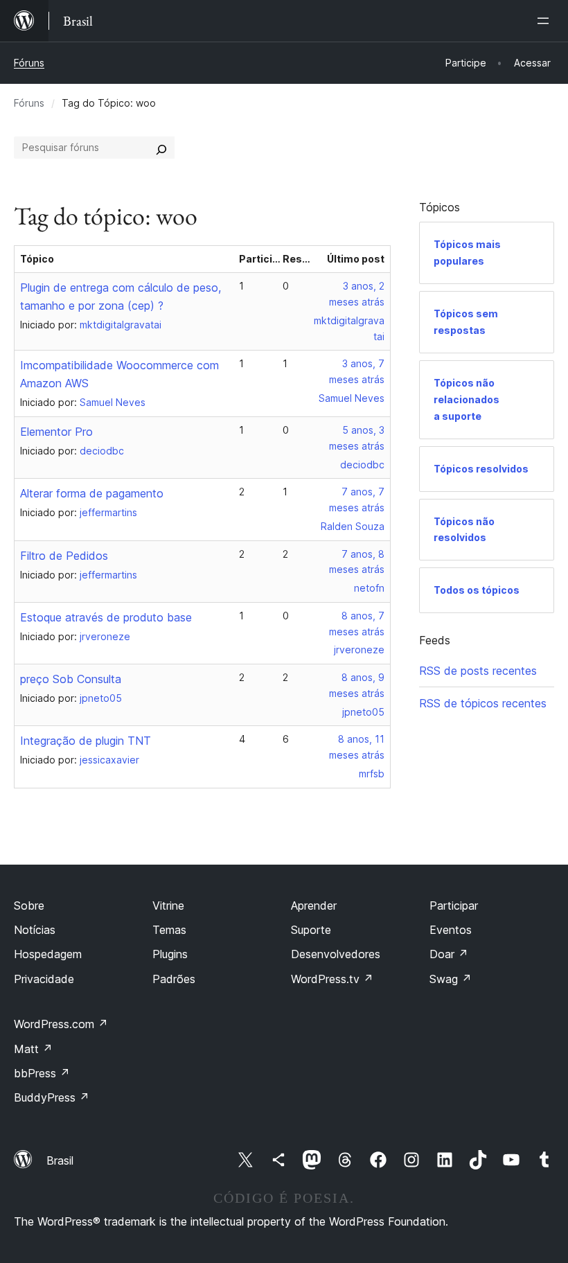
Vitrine (168, 905)
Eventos (450, 930)
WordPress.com (61, 1024)
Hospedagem (48, 954)
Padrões (173, 979)
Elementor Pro (56, 432)
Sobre (29, 905)
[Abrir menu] (546, 21)
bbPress (42, 1073)
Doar (448, 954)
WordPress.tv (332, 979)
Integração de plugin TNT (85, 741)
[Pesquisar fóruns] (161, 147)
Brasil (59, 1160)
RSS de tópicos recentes (483, 703)
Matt (33, 1049)
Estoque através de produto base (106, 617)
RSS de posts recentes (478, 671)
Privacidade (44, 979)
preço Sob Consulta (70, 679)
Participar (453, 905)
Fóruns (29, 63)
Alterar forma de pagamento (91, 493)
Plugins (170, 954)
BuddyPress (51, 1097)
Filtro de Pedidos (64, 556)
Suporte (311, 930)
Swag (450, 979)
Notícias (34, 930)
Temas (169, 930)
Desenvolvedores (335, 954)
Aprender (314, 905)
